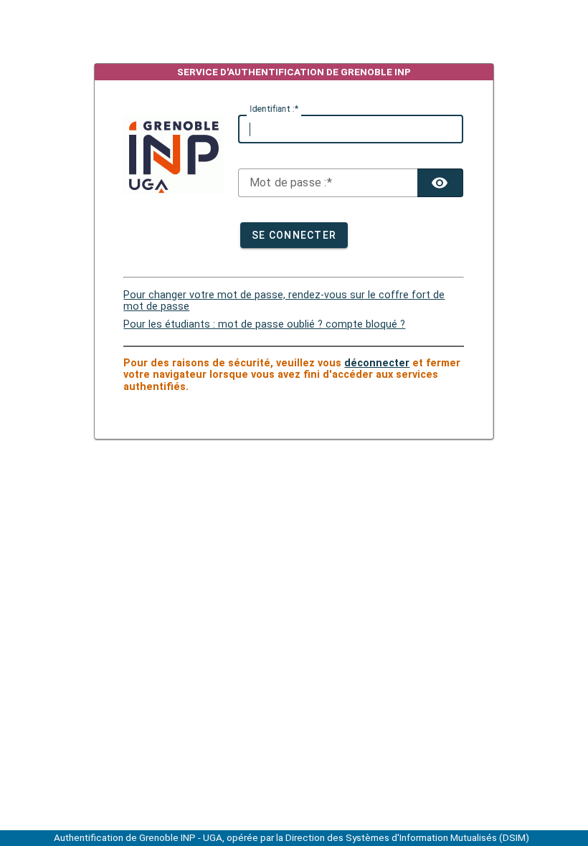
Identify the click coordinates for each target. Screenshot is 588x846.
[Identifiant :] (350, 129)
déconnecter (376, 363)
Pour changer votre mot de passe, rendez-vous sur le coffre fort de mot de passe (284, 301)
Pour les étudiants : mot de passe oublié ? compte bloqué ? (264, 324)
